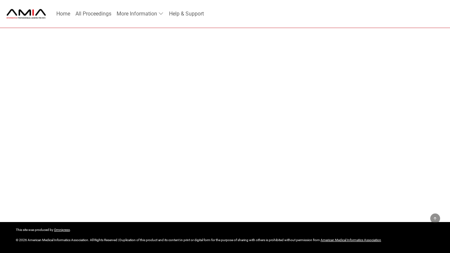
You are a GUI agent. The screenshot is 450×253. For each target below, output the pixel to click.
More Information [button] (137, 14)
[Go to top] (435, 218)
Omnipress (62, 230)
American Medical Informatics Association (351, 240)
